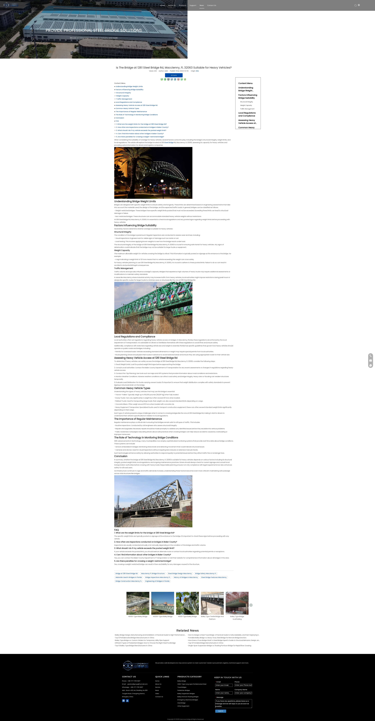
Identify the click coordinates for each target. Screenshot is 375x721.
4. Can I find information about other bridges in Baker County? (140, 133)
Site (197, 71)
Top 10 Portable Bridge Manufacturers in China (205, 643)
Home (162, 5)
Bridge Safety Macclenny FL (205, 573)
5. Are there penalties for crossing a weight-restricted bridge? (140, 137)
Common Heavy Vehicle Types (127, 108)
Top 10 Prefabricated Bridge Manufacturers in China (134, 638)
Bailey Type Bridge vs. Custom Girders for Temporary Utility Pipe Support (142, 640)
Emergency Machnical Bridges (187, 700)
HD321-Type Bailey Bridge (187, 616)
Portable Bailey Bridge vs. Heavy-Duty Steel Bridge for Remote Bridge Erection (217, 638)
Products (182, 5)
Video (157, 694)
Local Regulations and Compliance (129, 102)
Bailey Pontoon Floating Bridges (188, 697)
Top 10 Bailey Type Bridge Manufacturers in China (133, 645)
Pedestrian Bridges (183, 690)
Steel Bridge (169, 142)
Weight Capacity (122, 96)
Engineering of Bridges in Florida (157, 581)
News (202, 5)
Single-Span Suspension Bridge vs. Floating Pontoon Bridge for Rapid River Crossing (219, 645)
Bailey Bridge (181, 681)
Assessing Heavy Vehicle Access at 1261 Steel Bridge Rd (136, 105)
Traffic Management (124, 99)
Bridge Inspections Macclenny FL (157, 577)
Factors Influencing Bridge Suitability (129, 89)
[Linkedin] (123, 700)
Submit (220, 711)
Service (157, 687)
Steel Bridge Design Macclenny (180, 573)
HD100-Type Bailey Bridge (137, 616)
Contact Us (211, 5)
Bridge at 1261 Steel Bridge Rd (127, 573)
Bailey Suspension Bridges (186, 694)
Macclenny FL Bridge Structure (153, 573)
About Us (172, 5)
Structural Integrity (123, 93)
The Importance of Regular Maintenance (131, 111)
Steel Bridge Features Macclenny (214, 577)
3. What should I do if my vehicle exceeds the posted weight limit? (141, 130)
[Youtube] (127, 700)
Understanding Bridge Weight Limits (129, 86)
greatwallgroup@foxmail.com (137, 684)
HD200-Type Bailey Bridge (162, 616)
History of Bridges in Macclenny (186, 577)
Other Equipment (183, 706)
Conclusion (120, 118)
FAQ (117, 121)
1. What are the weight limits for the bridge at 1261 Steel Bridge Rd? (141, 124)
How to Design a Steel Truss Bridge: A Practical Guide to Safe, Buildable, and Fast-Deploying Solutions (224, 635)
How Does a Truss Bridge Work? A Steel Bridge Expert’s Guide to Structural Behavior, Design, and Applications (224, 640)
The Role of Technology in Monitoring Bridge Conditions (137, 115)
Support (193, 5)
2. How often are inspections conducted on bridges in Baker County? (142, 127)
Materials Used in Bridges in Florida (129, 577)
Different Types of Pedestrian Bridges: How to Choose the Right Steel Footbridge (145, 643)
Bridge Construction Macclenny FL (129, 581)
